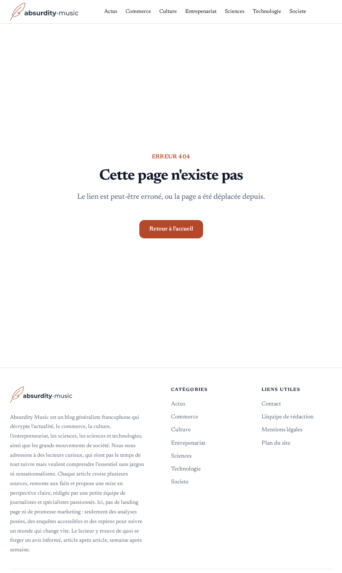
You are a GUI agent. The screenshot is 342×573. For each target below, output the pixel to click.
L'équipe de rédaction (288, 417)
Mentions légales (282, 430)
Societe (180, 482)
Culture (181, 430)
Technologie (186, 469)
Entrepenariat (188, 443)
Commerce (184, 417)
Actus (178, 404)
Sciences (181, 456)
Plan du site (276, 443)
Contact (271, 404)
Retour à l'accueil (171, 229)
